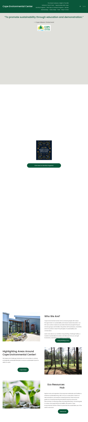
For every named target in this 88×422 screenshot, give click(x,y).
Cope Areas (23, 370)
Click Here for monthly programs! (43, 165)
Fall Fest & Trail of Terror (48, 5)
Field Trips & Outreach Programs (55, 7)
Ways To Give (65, 9)
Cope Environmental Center (18, 6)
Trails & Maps (52, 9)
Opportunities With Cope (62, 5)
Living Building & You (63, 340)
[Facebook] (80, 6)
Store (58, 9)
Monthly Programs (40, 7)
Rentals (67, 7)
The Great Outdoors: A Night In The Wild (58, 3)
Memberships (44, 9)
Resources (63, 411)
